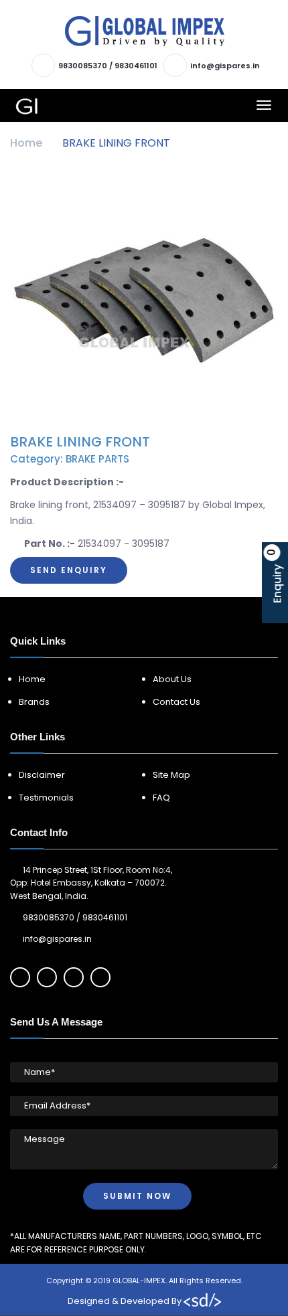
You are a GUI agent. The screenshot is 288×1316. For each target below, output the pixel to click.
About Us (172, 679)
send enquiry (68, 570)
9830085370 (82, 65)
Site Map (171, 774)
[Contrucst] (144, 31)
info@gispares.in (225, 65)
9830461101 (136, 65)
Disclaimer (42, 774)
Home (26, 143)
